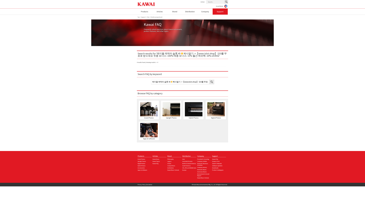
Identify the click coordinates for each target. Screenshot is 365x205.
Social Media (219, 6)
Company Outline (202, 161)
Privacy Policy (142, 184)
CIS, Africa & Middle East (189, 168)
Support (220, 11)
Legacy (169, 161)
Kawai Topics (156, 161)
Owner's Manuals (217, 163)
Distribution (190, 11)
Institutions (170, 168)
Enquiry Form (216, 161)
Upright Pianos (142, 161)
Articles (160, 11)
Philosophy (170, 159)
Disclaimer (149, 184)
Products (144, 11)
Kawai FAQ (155, 163)
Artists (169, 163)
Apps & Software (142, 170)
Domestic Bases (201, 169)
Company (205, 11)
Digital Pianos (141, 163)
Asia (183, 159)
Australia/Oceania (187, 161)
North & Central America (189, 163)
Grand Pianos (141, 159)
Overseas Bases (202, 172)
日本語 (203, 2)
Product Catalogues (217, 170)
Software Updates (217, 166)
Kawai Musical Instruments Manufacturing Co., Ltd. (146, 4)
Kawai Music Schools (173, 170)
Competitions (171, 166)
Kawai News (156, 159)
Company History (202, 167)
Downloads (215, 168)
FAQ (148, 17)
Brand (174, 11)
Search (211, 82)
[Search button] (226, 2)
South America (186, 166)
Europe (184, 170)
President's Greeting (203, 159)
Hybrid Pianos (141, 166)
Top (139, 17)
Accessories (141, 168)
